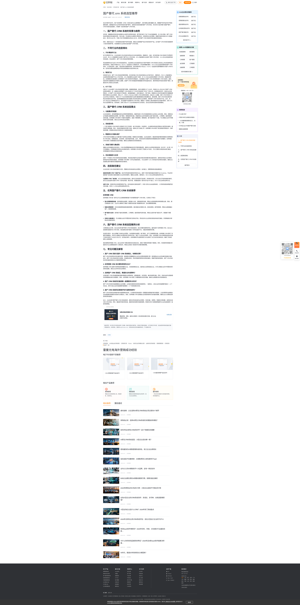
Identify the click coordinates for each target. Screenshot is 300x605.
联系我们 (183, 569)
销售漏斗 (191, 56)
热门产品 (105, 569)
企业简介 (141, 571)
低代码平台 (138, 596)
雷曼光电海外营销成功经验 (120, 350)
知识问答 (109, 7)
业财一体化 (150, 596)
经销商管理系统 (106, 577)
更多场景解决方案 (187, 71)
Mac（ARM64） (171, 580)
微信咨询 (127, 17)
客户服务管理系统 (107, 575)
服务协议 (141, 582)
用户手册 (129, 573)
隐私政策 (141, 584)
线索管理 (182, 56)
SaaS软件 (117, 571)
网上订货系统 (121, 596)
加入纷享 (141, 577)
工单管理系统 (144, 596)
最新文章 (110, 592)
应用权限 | (164, 599)
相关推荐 (107, 403)
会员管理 (182, 63)
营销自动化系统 (106, 573)
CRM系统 (110, 596)
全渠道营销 (182, 52)
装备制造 (117, 575)
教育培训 (117, 586)
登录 (180, 2)
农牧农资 (117, 582)
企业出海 (159, 596)
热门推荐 (105, 592)
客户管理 (191, 59)
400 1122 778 (189, 90)
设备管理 (182, 67)
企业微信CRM (106, 582)
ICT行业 (116, 577)
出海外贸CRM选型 (150, 343)
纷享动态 (141, 573)
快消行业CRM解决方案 (138, 343)
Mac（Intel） (170, 578)
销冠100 (164, 596)
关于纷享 (158, 2)
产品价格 (129, 575)
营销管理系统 (160, 343)
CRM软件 (105, 596)
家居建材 (117, 584)
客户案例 (130, 2)
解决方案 (123, 2)
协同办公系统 (128, 596)
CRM (104, 7)
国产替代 (155, 596)
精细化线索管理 (183, 129)
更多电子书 (187, 40)
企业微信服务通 (106, 586)
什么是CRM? (182, 114)
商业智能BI (133, 596)
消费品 (116, 573)
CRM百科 (167, 343)
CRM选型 (105, 343)
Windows (170, 575)
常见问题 (129, 571)
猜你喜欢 (118, 403)
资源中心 (137, 2)
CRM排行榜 (116, 7)
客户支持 (144, 2)
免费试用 (187, 2)
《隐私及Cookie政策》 (170, 601)
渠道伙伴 (151, 2)
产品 (118, 2)
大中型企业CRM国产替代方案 (187, 126)
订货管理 (191, 63)
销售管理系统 (106, 571)
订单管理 (182, 59)
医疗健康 (117, 580)
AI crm (130, 343)
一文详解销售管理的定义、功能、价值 (187, 121)
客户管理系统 (115, 596)
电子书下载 (129, 580)
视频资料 (129, 582)
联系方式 (141, 580)
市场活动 (129, 577)
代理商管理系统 (106, 580)
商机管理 (191, 52)
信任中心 (141, 575)
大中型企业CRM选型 (114, 343)
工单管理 (191, 67)
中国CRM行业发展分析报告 (186, 117)
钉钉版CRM (105, 584)
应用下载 (168, 569)
